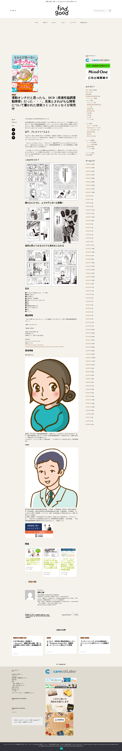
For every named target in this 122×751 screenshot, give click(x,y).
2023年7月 (88, 262)
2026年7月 (88, 167)
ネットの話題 (90, 142)
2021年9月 (88, 326)
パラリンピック (90, 98)
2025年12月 (89, 192)
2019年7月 (88, 417)
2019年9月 (88, 410)
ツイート (14, 712)
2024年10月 (89, 217)
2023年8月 (88, 259)
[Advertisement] (61, 37)
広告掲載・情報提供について (19, 678)
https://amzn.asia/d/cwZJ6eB (32, 341)
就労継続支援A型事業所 (92, 96)
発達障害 (30, 581)
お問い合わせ (15, 687)
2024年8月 (88, 224)
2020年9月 (88, 368)
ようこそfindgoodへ (92, 129)
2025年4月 (88, 206)
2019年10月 (89, 407)
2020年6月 (88, 378)
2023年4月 (88, 273)
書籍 (87, 94)
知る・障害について (18, 683)
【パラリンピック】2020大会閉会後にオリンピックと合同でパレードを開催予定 (94, 643)
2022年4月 (88, 315)
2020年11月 (89, 361)
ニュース (72, 22)
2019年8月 (88, 414)
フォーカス (88, 152)
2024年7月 (88, 227)
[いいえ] (120, 746)
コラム (63, 22)
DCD (35, 581)
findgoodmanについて (92, 127)
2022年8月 (88, 301)
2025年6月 (88, 203)
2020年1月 (88, 396)
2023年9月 (88, 255)
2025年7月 (88, 199)
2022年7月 (88, 305)
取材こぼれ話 (90, 136)
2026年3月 (88, 182)
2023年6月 (88, 266)
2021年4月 (88, 343)
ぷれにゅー (15, 676)
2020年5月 (88, 382)
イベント (89, 119)
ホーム (36, 22)
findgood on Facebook (19, 698)
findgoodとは (83, 22)
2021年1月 (88, 354)
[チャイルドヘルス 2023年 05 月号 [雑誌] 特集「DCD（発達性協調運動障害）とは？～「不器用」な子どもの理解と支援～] (51, 552)
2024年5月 (88, 234)
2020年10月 (89, 364)
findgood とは (15, 689)
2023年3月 (88, 276)
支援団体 (89, 109)
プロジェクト (90, 102)
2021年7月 (88, 333)
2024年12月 (89, 210)
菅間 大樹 (13, 119)
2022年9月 (88, 298)
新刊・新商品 (89, 90)
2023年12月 (89, 245)
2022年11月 (89, 290)
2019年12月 (89, 399)
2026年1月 (88, 189)
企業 (88, 113)
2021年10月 (89, 322)
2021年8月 (88, 329)
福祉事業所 (90, 111)
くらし (88, 106)
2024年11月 (89, 213)
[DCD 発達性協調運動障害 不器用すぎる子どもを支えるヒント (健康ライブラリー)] (33, 552)
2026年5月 (88, 174)
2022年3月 (88, 319)
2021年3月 (88, 347)
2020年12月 (89, 357)
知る (44, 22)
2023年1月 (88, 283)
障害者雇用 (90, 132)
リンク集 (14, 690)
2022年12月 (89, 287)
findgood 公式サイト (17, 674)
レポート (54, 22)
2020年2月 (88, 392)
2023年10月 (89, 252)
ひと (88, 117)
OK (61, 748)
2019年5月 (88, 424)
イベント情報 (90, 144)
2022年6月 (88, 308)
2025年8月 (88, 196)
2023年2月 (88, 280)
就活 (88, 134)
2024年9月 (88, 220)
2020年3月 (88, 389)
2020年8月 (88, 371)
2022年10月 (89, 294)
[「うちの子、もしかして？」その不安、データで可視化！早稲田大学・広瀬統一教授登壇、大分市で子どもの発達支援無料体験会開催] (68, 552)
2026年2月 (88, 185)
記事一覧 (14, 679)
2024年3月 (88, 238)
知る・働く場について (19, 685)
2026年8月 (88, 164)
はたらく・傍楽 (91, 125)
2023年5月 (88, 269)
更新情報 (89, 146)
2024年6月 (88, 231)
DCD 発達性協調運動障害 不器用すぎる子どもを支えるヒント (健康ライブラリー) (33, 561)
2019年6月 (88, 421)
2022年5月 (88, 312)
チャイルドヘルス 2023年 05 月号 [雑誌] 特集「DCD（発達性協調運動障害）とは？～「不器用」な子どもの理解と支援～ (51, 564)
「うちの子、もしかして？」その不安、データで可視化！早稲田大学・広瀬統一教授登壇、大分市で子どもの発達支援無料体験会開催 (67, 564)
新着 (87, 155)
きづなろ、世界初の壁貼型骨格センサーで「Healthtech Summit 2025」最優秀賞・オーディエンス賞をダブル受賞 (61, 643)
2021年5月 (88, 340)
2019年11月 (89, 403)
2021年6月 (88, 336)
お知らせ (88, 92)
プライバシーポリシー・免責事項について (23, 692)
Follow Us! (62, 664)
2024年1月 (88, 241)
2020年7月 (88, 375)
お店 (88, 115)
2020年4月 (88, 385)
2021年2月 (88, 350)
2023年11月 (89, 248)
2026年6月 (88, 171)
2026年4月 (88, 178)
